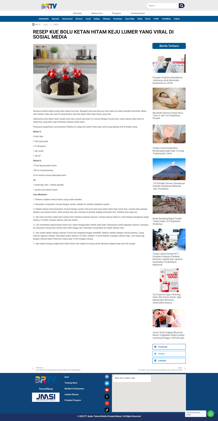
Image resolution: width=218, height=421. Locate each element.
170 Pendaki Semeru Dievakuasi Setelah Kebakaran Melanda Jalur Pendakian (169, 186)
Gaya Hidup (129, 19)
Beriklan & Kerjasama (74, 388)
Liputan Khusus (72, 394)
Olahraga (106, 19)
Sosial (88, 19)
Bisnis (147, 19)
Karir (67, 377)
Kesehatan (117, 19)
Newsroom (97, 13)
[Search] (182, 5)
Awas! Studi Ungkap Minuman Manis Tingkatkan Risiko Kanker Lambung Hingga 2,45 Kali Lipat (169, 335)
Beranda (77, 13)
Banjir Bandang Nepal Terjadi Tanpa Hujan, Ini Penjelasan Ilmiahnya (167, 221)
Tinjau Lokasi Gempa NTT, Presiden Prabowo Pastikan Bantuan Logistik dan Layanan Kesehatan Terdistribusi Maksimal (168, 259)
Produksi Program (73, 400)
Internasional (67, 19)
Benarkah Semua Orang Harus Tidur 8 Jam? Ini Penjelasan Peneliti (168, 115)
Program (116, 13)
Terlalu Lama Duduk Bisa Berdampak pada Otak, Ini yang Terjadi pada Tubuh (168, 151)
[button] (169, 347)
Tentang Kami (138, 13)
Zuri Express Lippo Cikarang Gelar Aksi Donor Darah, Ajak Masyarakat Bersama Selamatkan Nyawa (167, 298)
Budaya (97, 19)
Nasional (55, 19)
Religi (140, 19)
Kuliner (177, 19)
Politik (156, 19)
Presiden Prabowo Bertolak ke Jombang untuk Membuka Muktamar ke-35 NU (167, 80)
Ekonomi (79, 19)
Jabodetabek (43, 19)
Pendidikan (166, 19)
